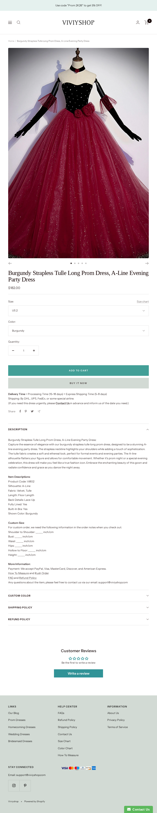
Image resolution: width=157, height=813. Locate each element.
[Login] (138, 22)
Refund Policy (28, 577)
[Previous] (10, 263)
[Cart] (147, 22)
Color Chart (65, 748)
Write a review (79, 673)
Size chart (143, 301)
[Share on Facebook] (20, 411)
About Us (113, 713)
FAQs (61, 713)
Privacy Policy (116, 719)
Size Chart (64, 741)
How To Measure (18, 573)
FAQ (10, 577)
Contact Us (65, 734)
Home (11, 41)
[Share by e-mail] (39, 411)
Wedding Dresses (19, 734)
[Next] (147, 263)
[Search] (18, 22)
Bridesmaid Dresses (20, 741)
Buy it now (78, 383)
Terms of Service (117, 727)
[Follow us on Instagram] (13, 785)
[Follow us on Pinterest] (25, 785)
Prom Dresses (16, 719)
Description (17, 429)
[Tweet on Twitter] (32, 411)
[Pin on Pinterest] (26, 411)
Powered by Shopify (34, 801)
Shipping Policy (20, 607)
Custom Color (19, 595)
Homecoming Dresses (21, 727)
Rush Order (42, 573)
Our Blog (13, 713)
